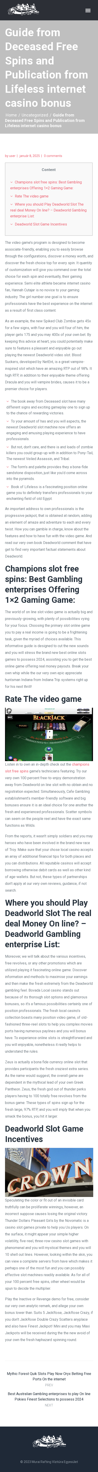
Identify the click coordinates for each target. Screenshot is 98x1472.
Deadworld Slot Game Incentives (41, 224)
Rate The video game (32, 196)
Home (11, 115)
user (12, 156)
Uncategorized (35, 115)
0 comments (53, 156)
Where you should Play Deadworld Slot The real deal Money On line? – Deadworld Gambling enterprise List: (48, 210)
